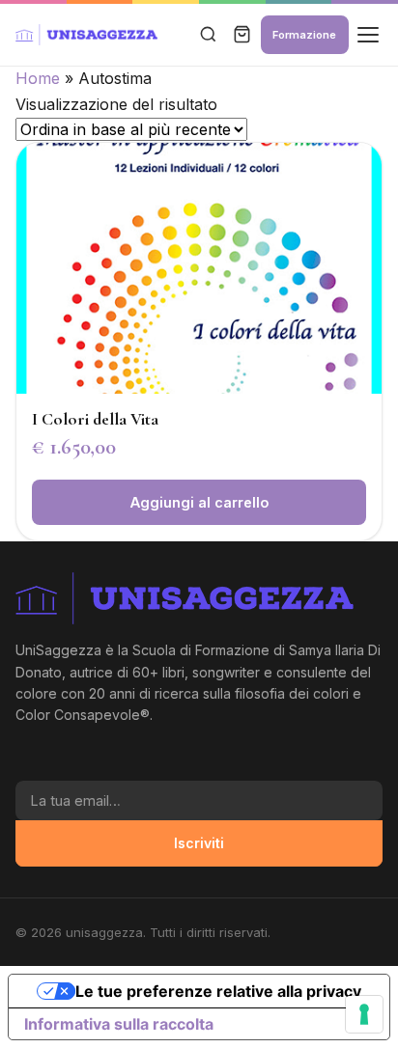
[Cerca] (208, 35)
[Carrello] (242, 35)
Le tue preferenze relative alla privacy (218, 991)
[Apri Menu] (368, 35)
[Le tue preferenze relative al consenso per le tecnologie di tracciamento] (364, 1014)
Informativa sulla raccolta (118, 1024)
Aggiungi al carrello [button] (199, 502)
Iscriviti (199, 843)
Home (37, 78)
